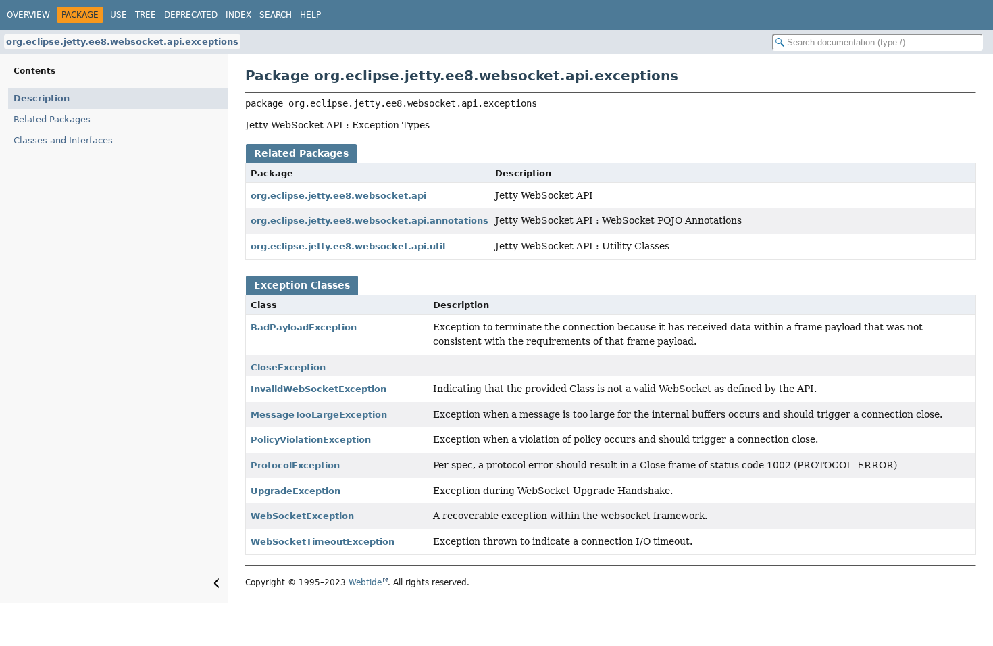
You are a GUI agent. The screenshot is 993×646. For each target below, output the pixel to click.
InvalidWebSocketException (318, 389)
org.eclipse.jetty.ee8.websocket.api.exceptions (122, 41)
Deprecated (191, 15)
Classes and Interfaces (63, 140)
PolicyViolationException (311, 439)
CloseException (288, 367)
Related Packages (52, 119)
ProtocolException (295, 465)
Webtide (365, 582)
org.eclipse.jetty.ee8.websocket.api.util (348, 246)
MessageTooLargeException (319, 414)
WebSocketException (302, 516)
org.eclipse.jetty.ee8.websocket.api (338, 196)
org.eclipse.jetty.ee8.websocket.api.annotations (369, 221)
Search (275, 15)
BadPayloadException (304, 327)
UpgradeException (295, 491)
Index (238, 15)
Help (310, 15)
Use (118, 15)
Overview (28, 15)
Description (42, 98)
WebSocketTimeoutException (322, 542)
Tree (145, 15)
